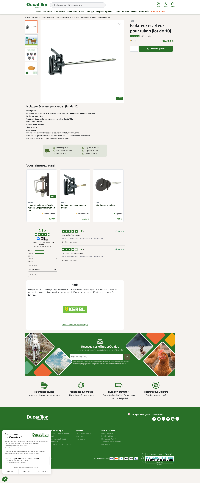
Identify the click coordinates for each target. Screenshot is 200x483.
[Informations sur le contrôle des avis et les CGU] (53, 242)
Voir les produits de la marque (75, 324)
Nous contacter (107, 433)
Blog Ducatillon (107, 436)
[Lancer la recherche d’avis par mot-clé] (56, 274)
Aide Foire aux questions (111, 441)
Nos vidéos (105, 444)
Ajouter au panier (157, 48)
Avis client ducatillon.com (60, 444)
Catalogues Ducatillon (84, 433)
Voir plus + (33, 368)
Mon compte (81, 436)
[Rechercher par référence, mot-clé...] (52, 5)
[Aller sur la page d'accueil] (37, 5)
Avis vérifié (121, 231)
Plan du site (80, 439)
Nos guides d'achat (108, 439)
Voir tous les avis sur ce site (42, 246)
